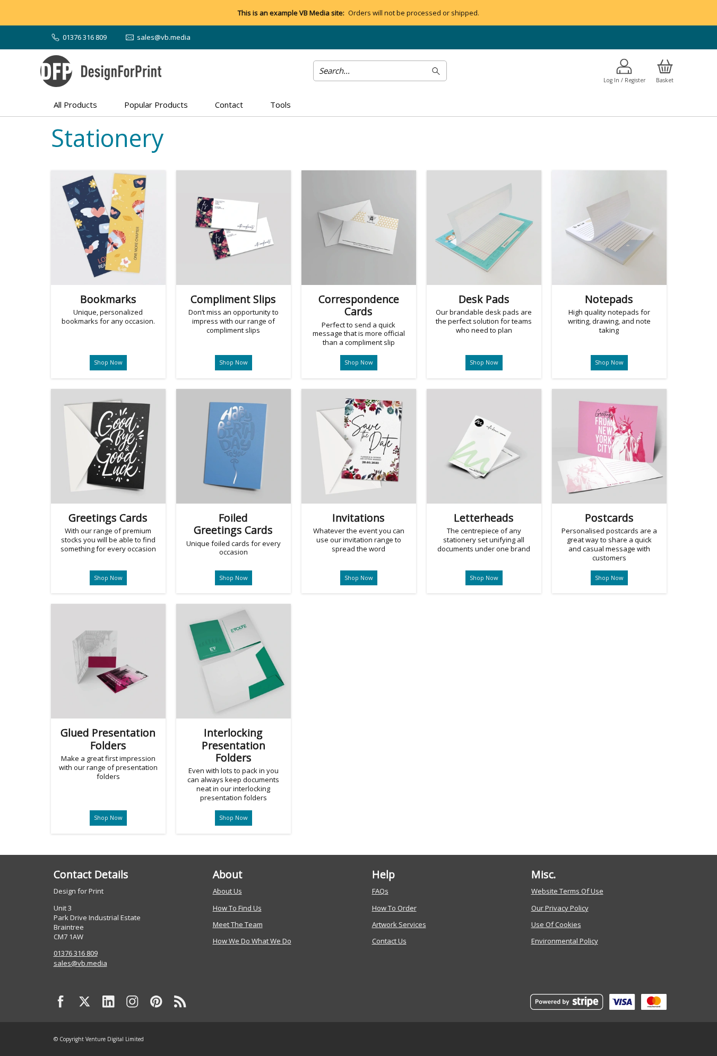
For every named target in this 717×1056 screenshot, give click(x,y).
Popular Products (156, 104)
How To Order (394, 908)
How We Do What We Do (252, 941)
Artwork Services (399, 924)
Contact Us (389, 941)
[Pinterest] (156, 1002)
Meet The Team (238, 924)
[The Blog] (180, 1002)
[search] (437, 71)
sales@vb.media (80, 963)
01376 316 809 (76, 953)
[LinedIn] (109, 1002)
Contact (229, 104)
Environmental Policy (564, 941)
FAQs (380, 891)
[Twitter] (85, 1002)
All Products (75, 104)
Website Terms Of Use (567, 891)
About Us (227, 891)
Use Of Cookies (556, 924)
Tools (280, 104)
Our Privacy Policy (560, 908)
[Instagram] (133, 1002)
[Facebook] (61, 1002)
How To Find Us (237, 908)
